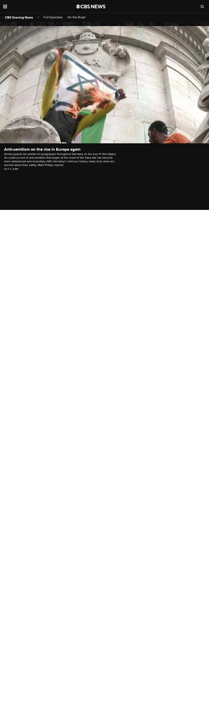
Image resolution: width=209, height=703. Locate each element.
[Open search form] (202, 6)
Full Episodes (52, 17)
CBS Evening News (19, 17)
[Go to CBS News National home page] (91, 6)
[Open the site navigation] (32, 6)
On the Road (76, 17)
